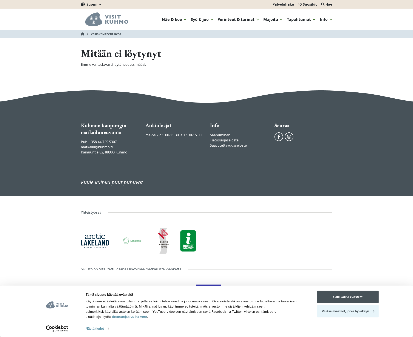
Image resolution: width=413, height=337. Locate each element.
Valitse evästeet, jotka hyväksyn (345, 311)
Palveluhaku (283, 4)
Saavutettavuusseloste (228, 145)
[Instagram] (289, 136)
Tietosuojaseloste (224, 140)
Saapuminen (220, 135)
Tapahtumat (299, 19)
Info (324, 19)
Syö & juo (200, 19)
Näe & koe (172, 19)
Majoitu (270, 19)
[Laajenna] (185, 19)
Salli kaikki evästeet (347, 297)
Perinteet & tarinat (235, 19)
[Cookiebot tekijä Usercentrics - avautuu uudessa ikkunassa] (57, 328)
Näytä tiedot (95, 328)
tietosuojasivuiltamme (129, 317)
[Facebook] (278, 136)
